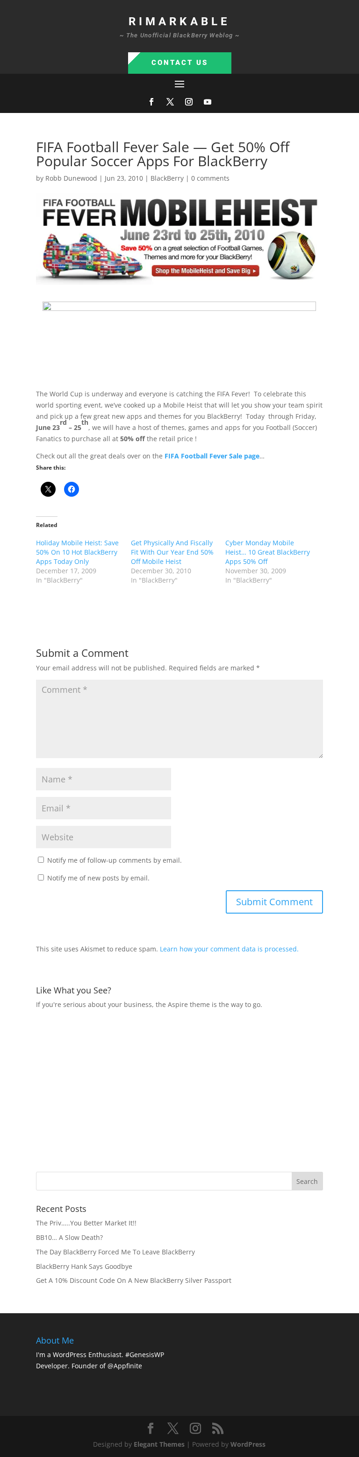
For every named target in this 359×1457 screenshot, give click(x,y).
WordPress (248, 1444)
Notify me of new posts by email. (98, 877)
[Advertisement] (197, 1089)
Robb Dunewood (71, 178)
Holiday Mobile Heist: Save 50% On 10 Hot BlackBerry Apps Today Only (77, 552)
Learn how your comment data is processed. (229, 948)
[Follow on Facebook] (151, 101)
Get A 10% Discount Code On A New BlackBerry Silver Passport (133, 1280)
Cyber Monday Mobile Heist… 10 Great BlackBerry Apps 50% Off (267, 552)
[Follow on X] (170, 101)
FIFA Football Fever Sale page (212, 455)
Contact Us (179, 62)
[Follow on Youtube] (207, 101)
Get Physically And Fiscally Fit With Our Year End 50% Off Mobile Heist (172, 552)
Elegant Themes (159, 1444)
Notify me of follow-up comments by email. (114, 860)
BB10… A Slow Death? (69, 1237)
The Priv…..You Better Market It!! (86, 1222)
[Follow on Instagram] (188, 101)
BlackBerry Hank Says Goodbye (84, 1266)
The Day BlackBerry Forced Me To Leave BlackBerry (115, 1251)
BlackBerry (167, 178)
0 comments (210, 178)
